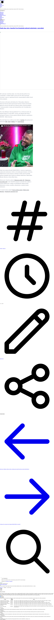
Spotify (9, 121)
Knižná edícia (2, 5)
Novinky (1, 248)
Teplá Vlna (1, 13)
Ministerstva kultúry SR (19, 180)
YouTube (22, 119)
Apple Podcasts (21, 121)
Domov (1, 3)
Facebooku (7, 581)
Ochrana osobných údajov (3, 584)
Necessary (2, 596)
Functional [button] (1, 607)
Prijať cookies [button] (9, 587)
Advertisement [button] (2, 614)
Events (1, 4)
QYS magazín (2, 21)
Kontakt (1, 6)
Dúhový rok (1, 12)
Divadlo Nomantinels (3, 15)
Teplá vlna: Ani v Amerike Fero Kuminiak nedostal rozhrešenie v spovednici (22, 28)
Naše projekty (2, 10)
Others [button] (1, 617)
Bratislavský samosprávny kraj (11, 191)
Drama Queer (2, 14)
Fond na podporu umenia (17, 189)
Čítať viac (1, 587)
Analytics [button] (1, 612)
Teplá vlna (4, 248)
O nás (1, 18)
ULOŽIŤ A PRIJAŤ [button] (2, 619)
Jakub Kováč (2, 358)
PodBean (13, 121)
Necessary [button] (1, 595)
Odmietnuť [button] (5, 587)
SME (6, 121)
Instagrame (10, 581)
